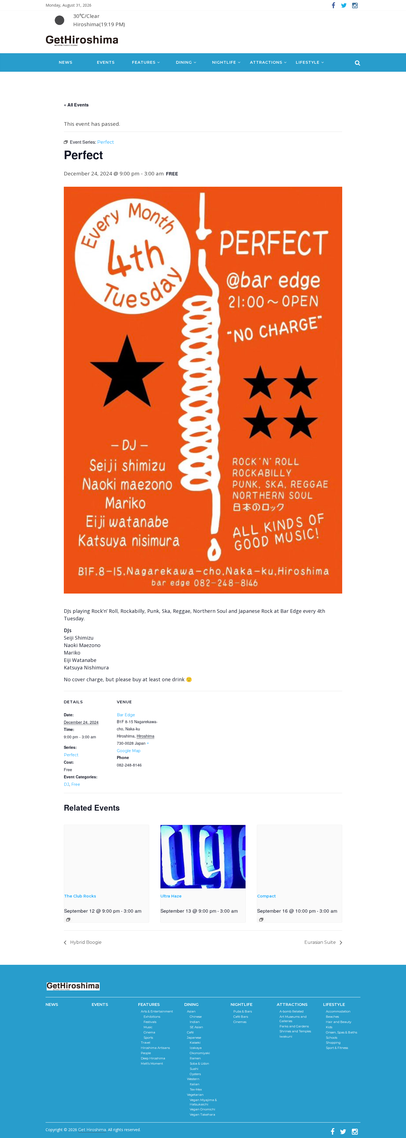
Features (143, 62)
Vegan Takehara (202, 1114)
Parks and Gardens (294, 1026)
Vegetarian (195, 1095)
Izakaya (196, 1048)
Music (148, 1027)
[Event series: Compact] (261, 919)
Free (75, 784)
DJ (66, 784)
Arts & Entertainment (157, 1011)
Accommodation (338, 1011)
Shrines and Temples (295, 1031)
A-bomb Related (292, 1011)
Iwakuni (286, 1036)
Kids (329, 1027)
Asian (191, 1011)
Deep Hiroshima (153, 1058)
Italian (194, 1084)
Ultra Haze (170, 896)
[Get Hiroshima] (82, 39)
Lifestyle (308, 62)
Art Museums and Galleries (293, 1019)
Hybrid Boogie (85, 942)
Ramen (195, 1058)
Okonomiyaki (200, 1053)
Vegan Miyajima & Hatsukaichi (203, 1102)
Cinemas (239, 1022)
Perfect (71, 754)
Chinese (196, 1017)
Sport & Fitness (337, 1048)
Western (193, 1079)
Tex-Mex (196, 1089)
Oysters (195, 1074)
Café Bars (240, 1017)
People (146, 1053)
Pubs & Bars (242, 1011)
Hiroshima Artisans (155, 1048)
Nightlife (224, 62)
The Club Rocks (80, 896)
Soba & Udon (199, 1063)
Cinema (149, 1032)
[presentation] (106, 856)
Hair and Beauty (338, 1022)
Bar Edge (126, 714)
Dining (184, 62)
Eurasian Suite (320, 942)
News (65, 62)
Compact (266, 896)
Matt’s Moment (152, 1063)
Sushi (194, 1069)
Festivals (150, 1022)
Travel (145, 1042)
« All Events (76, 104)
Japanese (194, 1038)
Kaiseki (195, 1042)
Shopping (333, 1042)
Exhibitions (152, 1017)
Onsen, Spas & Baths (341, 1032)
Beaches (332, 1017)
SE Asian (196, 1027)
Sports (148, 1038)
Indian (195, 1022)
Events (106, 62)
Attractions (266, 62)
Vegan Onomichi (202, 1109)
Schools (331, 1038)
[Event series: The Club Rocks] (68, 919)
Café (190, 1032)
